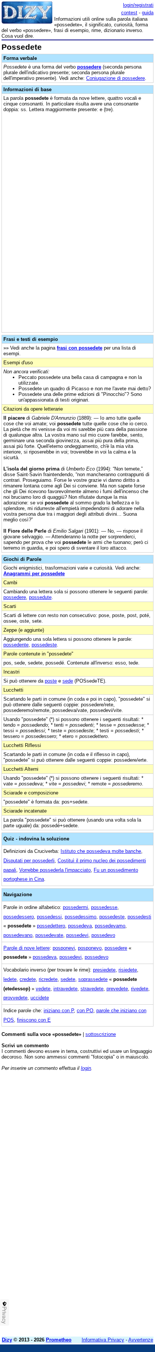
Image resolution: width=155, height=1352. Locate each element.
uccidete (39, 998)
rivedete (139, 988)
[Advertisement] (77, 1253)
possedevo (103, 935)
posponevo (90, 948)
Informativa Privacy (103, 1340)
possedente (16, 645)
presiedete (104, 970)
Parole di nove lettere (26, 948)
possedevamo (110, 926)
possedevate (49, 935)
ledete (10, 979)
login (86, 1068)
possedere (89, 67)
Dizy (7, 1340)
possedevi (77, 935)
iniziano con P (59, 1010)
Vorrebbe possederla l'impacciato (55, 870)
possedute (40, 597)
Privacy (4, 1315)
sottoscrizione (100, 1034)
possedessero (18, 917)
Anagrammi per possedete (34, 573)
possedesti (139, 917)
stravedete (92, 988)
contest (129, 12)
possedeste (44, 645)
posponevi (64, 948)
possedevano (17, 935)
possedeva (80, 926)
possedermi (75, 907)
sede (67, 681)
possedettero (51, 926)
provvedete (15, 998)
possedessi (49, 917)
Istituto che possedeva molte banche (101, 851)
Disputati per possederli (29, 860)
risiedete (128, 970)
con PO (85, 1010)
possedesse (104, 907)
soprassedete (93, 979)
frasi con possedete (79, 348)
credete (28, 979)
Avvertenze (140, 1340)
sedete (68, 979)
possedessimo (80, 917)
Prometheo (58, 1340)
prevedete (117, 988)
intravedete (65, 988)
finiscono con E (34, 1020)
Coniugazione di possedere (115, 78)
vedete (43, 988)
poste (51, 681)
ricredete (48, 979)
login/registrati (138, 5)
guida (147, 12)
